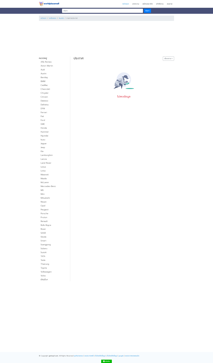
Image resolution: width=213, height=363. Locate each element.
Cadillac (44, 85)
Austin (61, 18)
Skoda (43, 236)
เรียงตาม (167, 58)
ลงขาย (169, 3)
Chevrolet (45, 89)
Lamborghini (46, 155)
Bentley (44, 77)
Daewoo (44, 100)
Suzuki (43, 252)
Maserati (45, 174)
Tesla (43, 260)
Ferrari (44, 112)
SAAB (43, 232)
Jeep (43, 147)
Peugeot (44, 209)
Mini (42, 194)
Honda (44, 128)
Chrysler (45, 93)
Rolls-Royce (46, 225)
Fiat (42, 116)
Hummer (45, 131)
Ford (43, 120)
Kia (42, 151)
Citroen (44, 96)
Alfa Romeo (46, 61)
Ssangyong (46, 244)
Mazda (44, 178)
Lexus (43, 166)
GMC (43, 124)
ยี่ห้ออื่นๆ (44, 279)
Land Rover (46, 163)
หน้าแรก (125, 3)
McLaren (45, 182)
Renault (44, 221)
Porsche (44, 213)
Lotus (43, 170)
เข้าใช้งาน (160, 3)
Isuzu (43, 139)
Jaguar (44, 143)
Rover (43, 229)
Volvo (43, 275)
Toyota (44, 267)
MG (42, 190)
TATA (43, 256)
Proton (44, 217)
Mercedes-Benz (48, 186)
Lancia (44, 159)
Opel (43, 205)
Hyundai (44, 135)
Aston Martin (47, 65)
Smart (43, 240)
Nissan (43, 201)
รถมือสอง (52, 18)
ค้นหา (147, 10)
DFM (43, 108)
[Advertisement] (105, 38)
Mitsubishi (45, 197)
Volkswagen (46, 271)
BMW (43, 81)
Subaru (44, 248)
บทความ (135, 3)
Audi (43, 69)
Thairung (45, 264)
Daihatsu (45, 104)
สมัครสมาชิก (147, 3)
